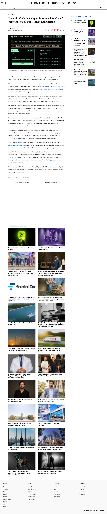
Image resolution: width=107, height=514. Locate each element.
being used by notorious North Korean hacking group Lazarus (41, 160)
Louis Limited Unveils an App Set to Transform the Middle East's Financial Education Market (19, 473)
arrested (17, 142)
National (25, 8)
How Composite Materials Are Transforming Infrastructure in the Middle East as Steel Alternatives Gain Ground (51, 273)
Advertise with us (32, 489)
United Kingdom (57, 494)
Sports (47, 8)
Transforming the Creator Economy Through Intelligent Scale (80, 31)
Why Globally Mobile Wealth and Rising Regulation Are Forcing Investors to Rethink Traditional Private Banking (51, 324)
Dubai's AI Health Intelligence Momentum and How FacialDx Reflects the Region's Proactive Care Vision (21, 299)
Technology (12, 8)
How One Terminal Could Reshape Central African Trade (80, 81)
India (55, 489)
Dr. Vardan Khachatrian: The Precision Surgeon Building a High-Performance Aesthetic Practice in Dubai (19, 375)
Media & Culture (39, 8)
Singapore (56, 491)
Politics (31, 8)
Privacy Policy (31, 496)
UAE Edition (100, 8)
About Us (30, 486)
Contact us (30, 491)
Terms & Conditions (32, 494)
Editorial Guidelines (51, 182)
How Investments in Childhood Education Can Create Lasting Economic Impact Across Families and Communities (51, 299)
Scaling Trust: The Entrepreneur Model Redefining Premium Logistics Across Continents (49, 350)
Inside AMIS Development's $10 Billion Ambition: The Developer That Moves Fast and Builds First (20, 273)
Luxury (4, 506)
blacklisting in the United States (17, 145)
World (18, 8)
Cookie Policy (31, 499)
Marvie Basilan (13, 28)
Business (4, 8)
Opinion (5, 501)
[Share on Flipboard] (54, 30)
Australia (55, 486)
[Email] (60, 30)
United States (57, 496)
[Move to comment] (63, 30)
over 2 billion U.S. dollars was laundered (51, 89)
